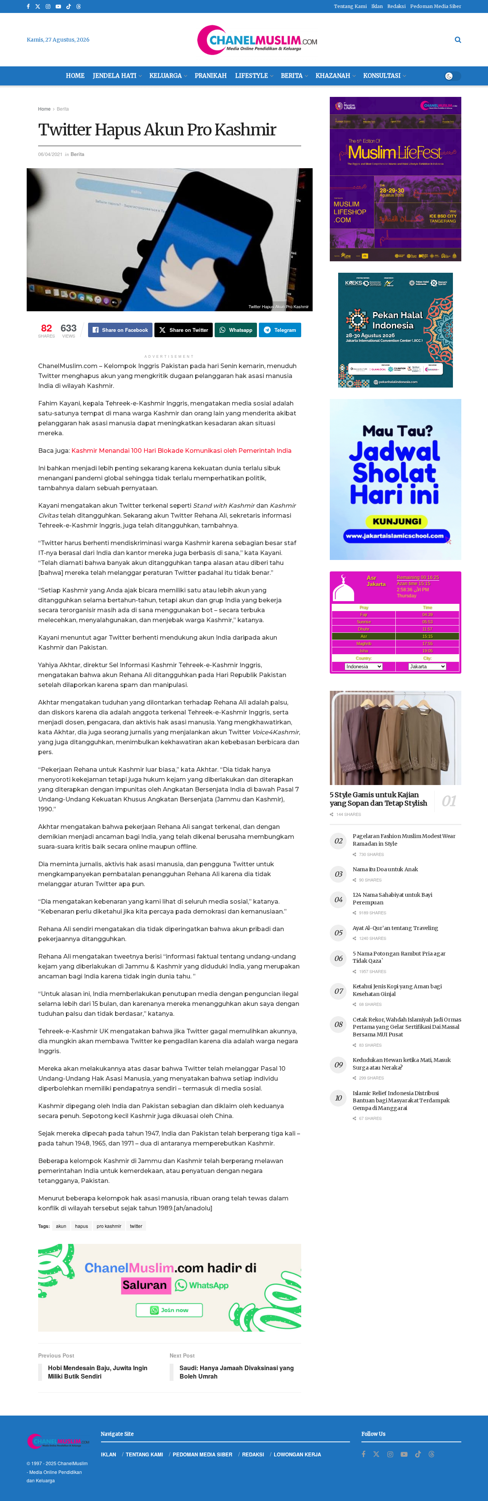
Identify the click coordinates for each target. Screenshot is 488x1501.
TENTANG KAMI (144, 1454)
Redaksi (396, 6)
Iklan (377, 6)
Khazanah (333, 75)
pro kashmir (109, 1226)
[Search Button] (458, 39)
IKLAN (108, 1454)
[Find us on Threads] (78, 6)
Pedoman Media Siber (435, 6)
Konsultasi (382, 75)
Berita (292, 75)
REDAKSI (253, 1454)
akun (61, 1226)
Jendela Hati (114, 75)
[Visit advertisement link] (169, 1288)
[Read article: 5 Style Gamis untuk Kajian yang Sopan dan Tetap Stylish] (395, 738)
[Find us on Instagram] (48, 6)
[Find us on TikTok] (68, 6)
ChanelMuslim (73, 1463)
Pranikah (211, 75)
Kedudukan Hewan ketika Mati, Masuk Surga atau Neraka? (402, 1064)
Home (75, 75)
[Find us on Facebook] (28, 6)
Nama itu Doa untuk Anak (385, 869)
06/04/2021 (50, 154)
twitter (136, 1226)
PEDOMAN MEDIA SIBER (202, 1454)
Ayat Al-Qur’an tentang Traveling (395, 928)
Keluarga (165, 75)
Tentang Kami (350, 6)
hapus (81, 1226)
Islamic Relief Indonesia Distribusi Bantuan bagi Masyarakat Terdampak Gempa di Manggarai (401, 1101)
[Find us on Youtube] (58, 6)
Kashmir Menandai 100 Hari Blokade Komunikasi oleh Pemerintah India (181, 450)
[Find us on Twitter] (37, 6)
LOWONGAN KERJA (297, 1454)
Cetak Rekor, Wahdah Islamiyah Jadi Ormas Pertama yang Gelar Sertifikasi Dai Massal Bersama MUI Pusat (407, 1027)
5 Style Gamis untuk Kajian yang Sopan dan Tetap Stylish (378, 799)
